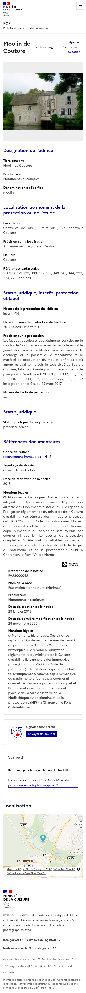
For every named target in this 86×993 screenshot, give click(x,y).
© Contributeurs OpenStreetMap (24, 873)
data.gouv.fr (43, 948)
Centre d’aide (65, 966)
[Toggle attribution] (78, 869)
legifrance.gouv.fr (15, 948)
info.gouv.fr (11, 940)
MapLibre (12, 869)
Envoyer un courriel (41, 734)
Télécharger (47, 47)
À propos (63, 959)
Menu (80, 6)
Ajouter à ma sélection (74, 47)
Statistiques (40, 966)
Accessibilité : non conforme (19, 959)
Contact (47, 959)
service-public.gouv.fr (41, 940)
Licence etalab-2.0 (24, 988)
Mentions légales (12, 980)
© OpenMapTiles (62, 869)
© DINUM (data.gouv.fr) (35, 869)
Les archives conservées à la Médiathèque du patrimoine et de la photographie (38, 782)
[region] (43, 846)
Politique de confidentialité (39, 980)
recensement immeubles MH (25, 456)
